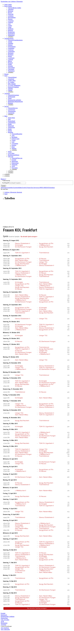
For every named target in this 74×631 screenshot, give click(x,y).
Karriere (14, 145)
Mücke (10, 61)
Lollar (9, 27)
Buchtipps (14, 137)
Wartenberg (11, 71)
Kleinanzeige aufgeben (14, 100)
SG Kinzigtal (19, 245)
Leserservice (11, 109)
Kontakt (14, 160)
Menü (2, 179)
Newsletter (15, 168)
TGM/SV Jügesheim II (22, 253)
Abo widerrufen (5, 629)
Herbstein (10, 53)
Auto (13, 135)
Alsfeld (10, 41)
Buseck (10, 12)
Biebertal (10, 11)
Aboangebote (12, 111)
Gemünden (11, 48)
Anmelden (10, 187)
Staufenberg (11, 33)
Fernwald (10, 14)
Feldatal (10, 45)
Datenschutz (15, 163)
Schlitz (10, 64)
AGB (13, 166)
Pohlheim (10, 29)
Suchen (3, 186)
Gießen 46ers (12, 80)
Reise (13, 147)
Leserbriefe (11, 113)
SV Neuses (42, 258)
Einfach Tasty (15, 138)
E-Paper (28, 187)
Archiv (24, 187)
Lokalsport (11, 79)
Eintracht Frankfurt (13, 87)
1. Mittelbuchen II (44, 245)
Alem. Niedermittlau (21, 260)
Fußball (10, 90)
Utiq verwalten (5, 619)
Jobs (2, 187)
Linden (10, 25)
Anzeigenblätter (17, 187)
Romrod (10, 63)
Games (14, 140)
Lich (9, 24)
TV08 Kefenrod (44, 253)
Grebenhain (11, 51)
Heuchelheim (12, 17)
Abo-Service (34, 187)
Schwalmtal (11, 67)
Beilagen (10, 103)
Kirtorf (10, 56)
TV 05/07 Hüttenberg (14, 85)
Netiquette (14, 164)
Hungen (10, 19)
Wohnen (14, 148)
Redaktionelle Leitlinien (7, 616)
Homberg (10, 54)
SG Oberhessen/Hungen (23, 247)
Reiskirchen (11, 32)
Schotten (10, 66)
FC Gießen (11, 82)
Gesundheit (15, 143)
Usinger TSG (43, 262)
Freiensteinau (12, 46)
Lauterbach (11, 58)
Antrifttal (10, 43)
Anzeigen (3, 624)
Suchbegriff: (5, 183)
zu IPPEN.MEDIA (43, 187)
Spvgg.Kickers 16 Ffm (46, 243)
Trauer (10, 98)
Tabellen (10, 88)
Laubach (10, 22)
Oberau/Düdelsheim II (22, 243)
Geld (13, 142)
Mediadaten (4, 623)
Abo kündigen (5, 628)
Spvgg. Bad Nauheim (46, 247)
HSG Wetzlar (12, 84)
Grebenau (11, 50)
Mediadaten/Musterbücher (15, 101)
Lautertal (10, 59)
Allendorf (10, 9)
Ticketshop (51, 187)
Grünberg (10, 16)
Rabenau (10, 30)
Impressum (15, 161)
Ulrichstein (11, 69)
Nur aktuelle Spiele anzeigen (29, 236)
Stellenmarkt (11, 96)
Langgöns (11, 20)
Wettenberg (11, 35)
